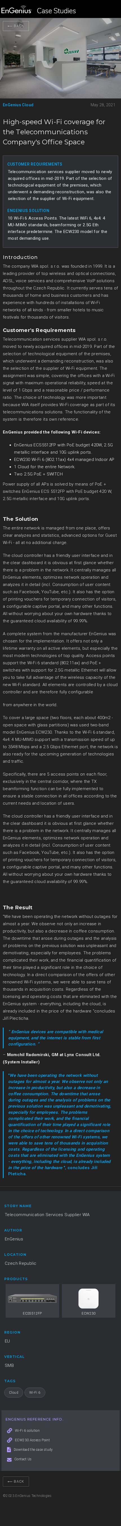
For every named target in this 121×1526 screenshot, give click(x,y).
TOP (108, 1508)
